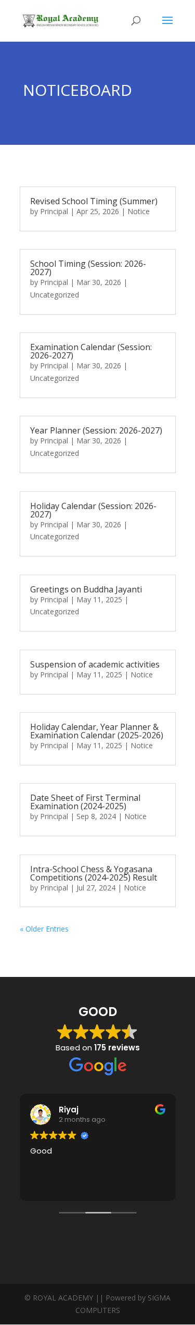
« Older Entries (44, 929)
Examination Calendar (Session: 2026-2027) (91, 351)
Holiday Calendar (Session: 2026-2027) (93, 510)
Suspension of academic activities (95, 664)
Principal (54, 211)
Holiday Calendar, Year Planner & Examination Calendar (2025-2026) (96, 731)
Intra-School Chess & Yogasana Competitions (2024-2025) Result (93, 873)
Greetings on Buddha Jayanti (86, 589)
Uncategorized (54, 295)
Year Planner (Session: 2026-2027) (96, 430)
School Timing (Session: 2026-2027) (88, 268)
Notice (138, 211)
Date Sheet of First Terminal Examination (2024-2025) (85, 802)
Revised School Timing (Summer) (94, 201)
